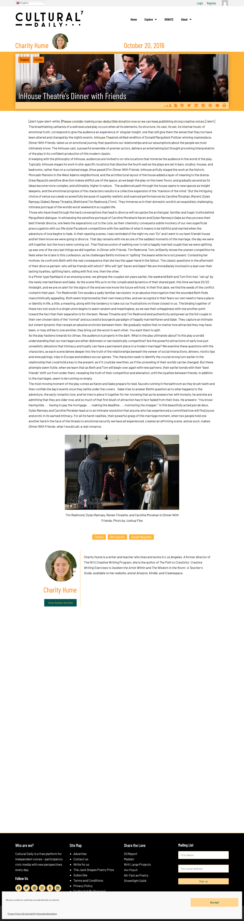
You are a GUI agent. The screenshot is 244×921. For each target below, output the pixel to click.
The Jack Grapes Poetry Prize (93, 870)
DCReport (130, 854)
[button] (182, 105)
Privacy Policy (83, 886)
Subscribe (80, 875)
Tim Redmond (97, 201)
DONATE (169, 19)
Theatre (24, 59)
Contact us (80, 859)
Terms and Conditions (88, 880)
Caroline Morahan (177, 196)
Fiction (39, 59)
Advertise (80, 854)
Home (134, 19)
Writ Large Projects (137, 864)
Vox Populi (131, 870)
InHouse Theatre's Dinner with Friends (72, 96)
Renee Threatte (61, 201)
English (23, 2)
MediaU (129, 859)
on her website (116, 573)
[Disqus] (122, 667)
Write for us (81, 864)
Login (200, 3)
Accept (214, 902)
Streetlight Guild (135, 880)
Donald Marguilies (141, 537)
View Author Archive (60, 602)
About (184, 19)
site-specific (117, 537)
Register (211, 3)
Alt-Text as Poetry (136, 875)
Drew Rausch (38, 180)
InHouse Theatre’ (105, 137)
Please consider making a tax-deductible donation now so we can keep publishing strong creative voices (133, 121)
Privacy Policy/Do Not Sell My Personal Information (32, 913)
